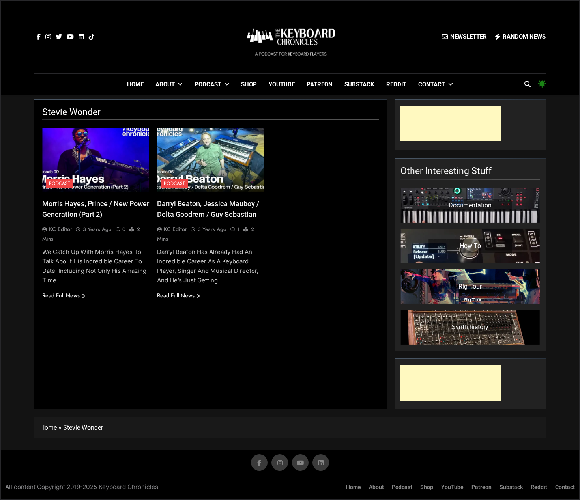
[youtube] (70, 37)
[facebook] (38, 37)
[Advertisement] (450, 123)
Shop (249, 84)
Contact (431, 84)
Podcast (208, 84)
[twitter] (58, 37)
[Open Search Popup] (527, 84)
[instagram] (48, 37)
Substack (359, 84)
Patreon (320, 84)
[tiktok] (91, 37)
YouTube (282, 84)
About (165, 84)
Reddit (396, 84)
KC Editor (60, 229)
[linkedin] (81, 37)
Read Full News (61, 295)
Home (135, 84)
